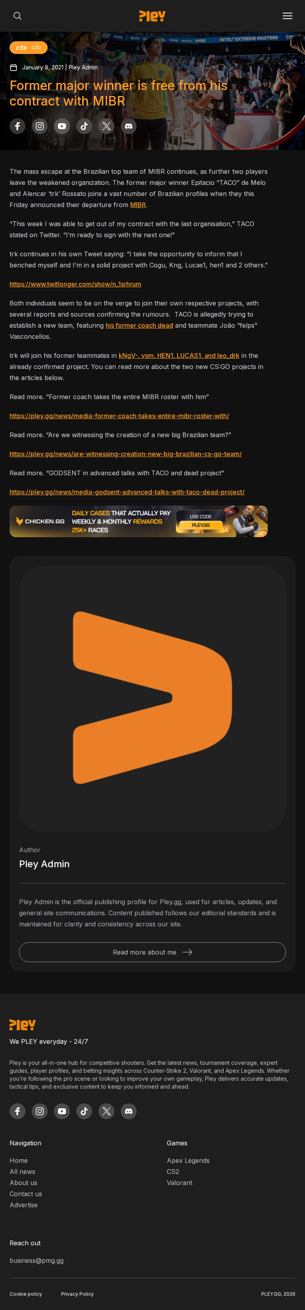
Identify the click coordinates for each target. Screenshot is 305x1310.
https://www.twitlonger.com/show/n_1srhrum (75, 284)
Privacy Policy (77, 1294)
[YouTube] (62, 126)
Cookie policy (26, 1294)
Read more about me (144, 952)
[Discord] (129, 126)
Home (19, 1160)
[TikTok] (84, 126)
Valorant (179, 1183)
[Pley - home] (152, 15)
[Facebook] (17, 126)
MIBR (138, 205)
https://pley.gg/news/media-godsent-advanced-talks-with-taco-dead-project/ (127, 492)
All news (22, 1172)
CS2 (173, 1172)
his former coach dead (139, 325)
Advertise (24, 1205)
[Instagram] (40, 126)
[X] (106, 126)
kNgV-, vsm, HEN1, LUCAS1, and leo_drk (179, 355)
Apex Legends (188, 1160)
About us (23, 1183)
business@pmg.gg (37, 1260)
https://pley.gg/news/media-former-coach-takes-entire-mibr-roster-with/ (119, 416)
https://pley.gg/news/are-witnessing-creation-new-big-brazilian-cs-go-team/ (126, 454)
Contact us (26, 1194)
